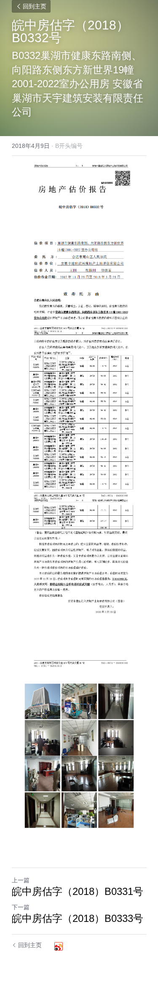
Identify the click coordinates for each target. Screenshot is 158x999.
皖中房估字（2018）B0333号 (77, 918)
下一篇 (20, 907)
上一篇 (20, 880)
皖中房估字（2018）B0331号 (77, 891)
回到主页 (34, 6)
